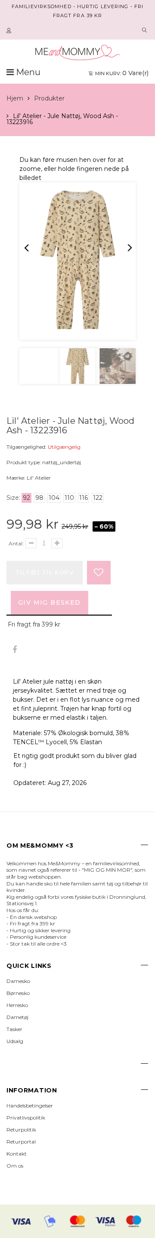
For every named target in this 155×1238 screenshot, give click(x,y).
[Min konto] (9, 31)
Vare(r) (122, 73)
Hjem (14, 98)
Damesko (18, 981)
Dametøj (17, 1017)
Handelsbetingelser (29, 1105)
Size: (13, 498)
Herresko (17, 1005)
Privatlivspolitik (25, 1117)
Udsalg (14, 1041)
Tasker (14, 1029)
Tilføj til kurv (45, 572)
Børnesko (18, 993)
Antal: (16, 543)
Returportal (21, 1141)
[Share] (14, 650)
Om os (14, 1165)
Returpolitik (21, 1129)
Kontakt (16, 1153)
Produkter (49, 98)
